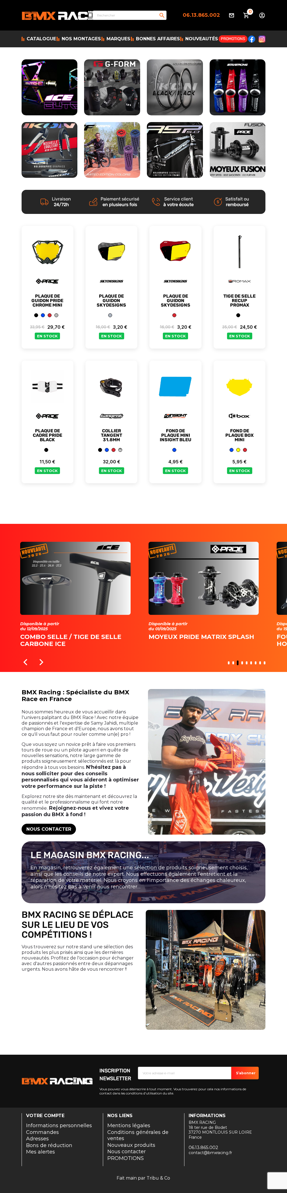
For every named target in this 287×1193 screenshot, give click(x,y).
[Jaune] (238, 450)
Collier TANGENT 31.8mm (111, 435)
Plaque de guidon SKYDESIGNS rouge (175, 303)
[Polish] (120, 450)
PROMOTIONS (125, 1158)
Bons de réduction (49, 1145)
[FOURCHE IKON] (50, 149)
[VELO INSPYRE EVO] (112, 149)
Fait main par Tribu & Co (143, 1178)
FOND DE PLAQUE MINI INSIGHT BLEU (175, 435)
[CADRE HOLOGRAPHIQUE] (175, 150)
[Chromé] (56, 315)
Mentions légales (128, 1125)
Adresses (37, 1139)
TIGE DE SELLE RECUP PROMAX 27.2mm (239, 303)
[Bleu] (43, 315)
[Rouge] (50, 315)
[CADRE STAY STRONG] (238, 87)
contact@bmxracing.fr (210, 1152)
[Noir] (36, 315)
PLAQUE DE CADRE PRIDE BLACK (47, 435)
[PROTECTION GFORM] (112, 87)
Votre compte (45, 1115)
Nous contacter (48, 829)
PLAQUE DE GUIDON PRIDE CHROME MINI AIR (47, 303)
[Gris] (110, 315)
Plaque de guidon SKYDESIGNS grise (111, 303)
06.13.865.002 (201, 15)
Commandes (42, 1132)
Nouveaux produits (131, 1145)
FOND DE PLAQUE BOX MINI (239, 435)
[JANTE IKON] (175, 87)
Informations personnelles (59, 1125)
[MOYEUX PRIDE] (238, 150)
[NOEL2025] (50, 87)
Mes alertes (40, 1152)
